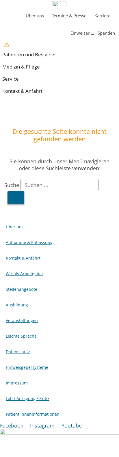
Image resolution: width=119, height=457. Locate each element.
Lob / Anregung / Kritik (27, 398)
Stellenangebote (21, 289)
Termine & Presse (69, 15)
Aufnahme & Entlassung (29, 242)
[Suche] (16, 198)
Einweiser (80, 33)
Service (10, 78)
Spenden (106, 33)
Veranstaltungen (22, 320)
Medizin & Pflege (21, 66)
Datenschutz (18, 351)
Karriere (102, 15)
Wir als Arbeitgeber (24, 273)
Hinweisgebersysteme (27, 367)
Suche (11, 185)
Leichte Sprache (21, 336)
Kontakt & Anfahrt (22, 91)
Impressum (17, 383)
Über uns (35, 15)
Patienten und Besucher (29, 54)
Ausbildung (17, 305)
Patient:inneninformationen (33, 414)
